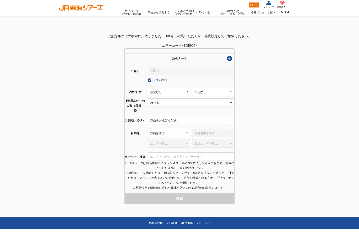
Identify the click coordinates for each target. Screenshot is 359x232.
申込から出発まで (159, 12)
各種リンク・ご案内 (263, 12)
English (285, 12)
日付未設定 (159, 80)
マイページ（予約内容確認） (132, 12)
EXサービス (206, 12)
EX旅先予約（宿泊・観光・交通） (232, 12)
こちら (198, 167)
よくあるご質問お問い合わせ (184, 12)
